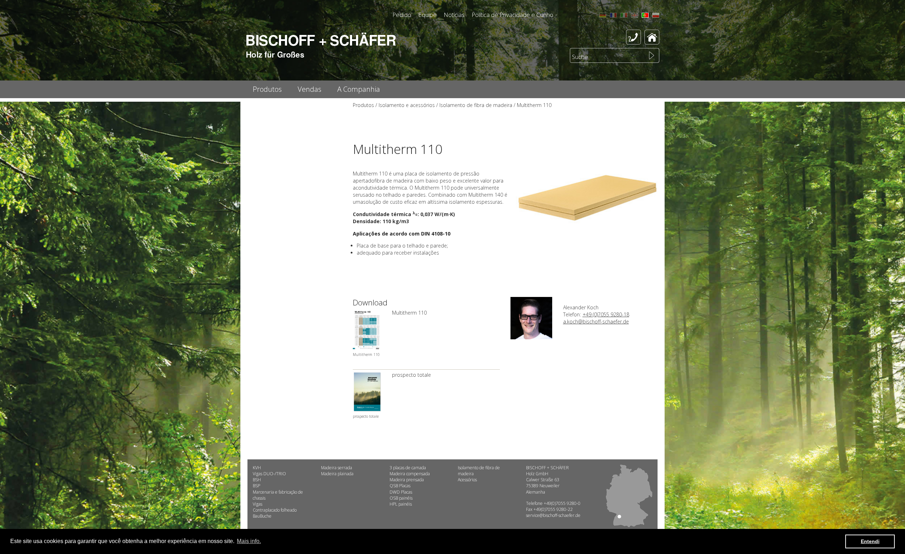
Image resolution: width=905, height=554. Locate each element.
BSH (257, 480)
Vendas (309, 89)
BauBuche (262, 516)
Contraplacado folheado (275, 510)
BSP (256, 486)
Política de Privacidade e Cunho (512, 15)
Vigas (257, 504)
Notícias (454, 15)
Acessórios (467, 480)
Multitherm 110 (409, 312)
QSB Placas (400, 486)
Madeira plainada (337, 474)
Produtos (267, 89)
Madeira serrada (336, 468)
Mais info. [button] (249, 541)
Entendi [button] (870, 541)
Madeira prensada (407, 480)
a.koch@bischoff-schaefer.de (596, 321)
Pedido (401, 15)
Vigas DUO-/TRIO (269, 474)
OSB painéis (401, 498)
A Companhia (358, 89)
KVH (257, 468)
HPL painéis (401, 504)
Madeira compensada (410, 474)
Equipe (427, 15)
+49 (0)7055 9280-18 (606, 314)
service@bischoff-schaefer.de (553, 515)
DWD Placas (401, 492)
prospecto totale (411, 374)
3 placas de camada (408, 468)
